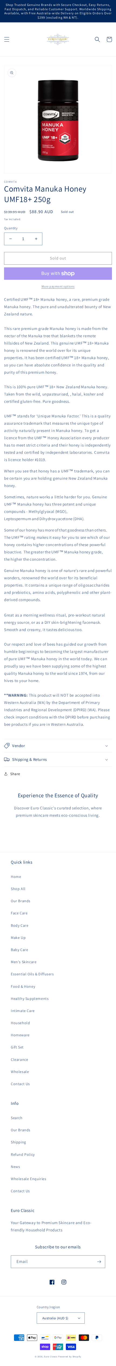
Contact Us (20, 1083)
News (15, 1166)
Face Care (19, 913)
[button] (7, 39)
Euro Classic (50, 1356)
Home (16, 876)
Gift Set (17, 1047)
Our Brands (20, 900)
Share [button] (15, 773)
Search (17, 1117)
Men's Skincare (23, 961)
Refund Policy (23, 1154)
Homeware (20, 1035)
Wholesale (20, 1071)
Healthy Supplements (30, 998)
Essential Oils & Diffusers (32, 974)
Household (20, 1022)
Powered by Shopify (69, 1356)
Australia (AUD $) (55, 1318)
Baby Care (19, 949)
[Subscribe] (99, 1261)
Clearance (19, 1059)
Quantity (11, 228)
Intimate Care (23, 1010)
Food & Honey (23, 986)
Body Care (19, 925)
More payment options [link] (58, 286)
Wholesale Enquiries (28, 1178)
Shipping (18, 1142)
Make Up (18, 937)
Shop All (18, 888)
